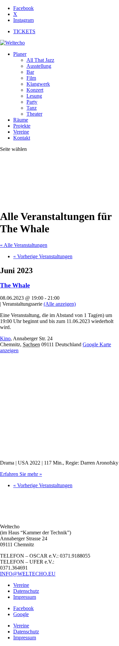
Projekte (21, 126)
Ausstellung (38, 66)
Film (31, 78)
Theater (34, 114)
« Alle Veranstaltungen (23, 245)
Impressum (24, 597)
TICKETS (24, 31)
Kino (5, 338)
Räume (20, 120)
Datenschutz (26, 591)
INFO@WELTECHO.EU (28, 574)
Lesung (34, 96)
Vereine (21, 132)
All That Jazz (40, 60)
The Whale (15, 285)
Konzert (34, 90)
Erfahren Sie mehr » (21, 474)
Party (31, 102)
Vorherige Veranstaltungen (42, 256)
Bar (30, 72)
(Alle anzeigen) (60, 304)
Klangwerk (38, 84)
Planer (19, 54)
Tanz (31, 108)
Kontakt (21, 138)
